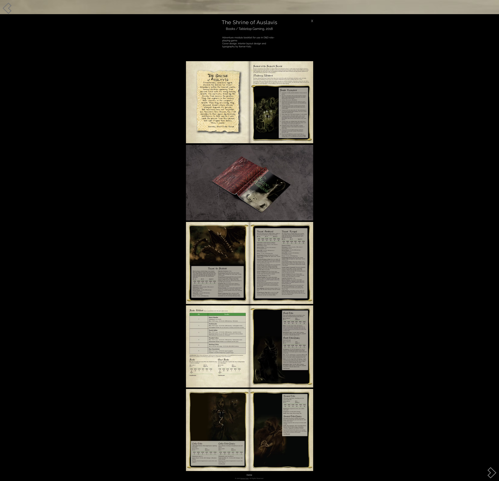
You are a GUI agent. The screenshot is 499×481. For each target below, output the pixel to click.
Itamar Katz (244, 478)
